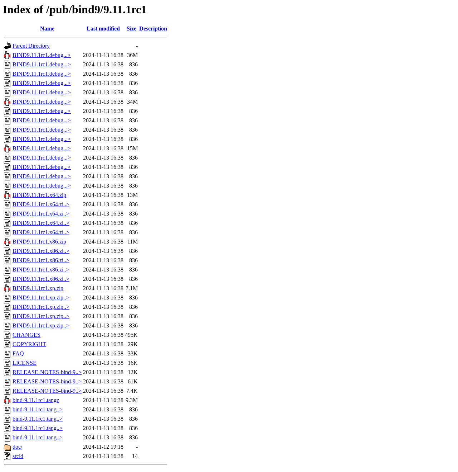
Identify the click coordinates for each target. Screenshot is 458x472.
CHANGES (26, 335)
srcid (18, 456)
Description (153, 28)
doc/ (17, 447)
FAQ (18, 353)
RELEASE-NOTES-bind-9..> (47, 372)
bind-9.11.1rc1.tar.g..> (38, 409)
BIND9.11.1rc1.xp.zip (38, 288)
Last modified (103, 28)
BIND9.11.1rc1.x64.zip (39, 195)
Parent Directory (31, 46)
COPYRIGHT (29, 344)
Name (47, 28)
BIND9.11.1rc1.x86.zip (39, 242)
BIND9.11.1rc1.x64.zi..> (41, 204)
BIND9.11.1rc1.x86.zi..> (41, 251)
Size (131, 28)
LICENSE (24, 363)
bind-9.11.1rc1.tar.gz (36, 400)
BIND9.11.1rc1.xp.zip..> (41, 297)
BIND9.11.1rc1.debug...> (42, 55)
